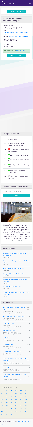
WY (11, 414)
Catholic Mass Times (10, 4)
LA (2, 399)
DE (6, 393)
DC (11, 393)
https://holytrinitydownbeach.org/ (18, 36)
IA (15, 396)
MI (20, 399)
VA (20, 411)
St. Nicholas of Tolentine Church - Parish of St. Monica (14, 375)
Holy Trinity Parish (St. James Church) (14, 316)
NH (25, 402)
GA (21, 393)
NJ (2, 405)
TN (2, 411)
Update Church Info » (16, 56)
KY (25, 396)
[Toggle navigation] (29, 2)
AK (6, 390)
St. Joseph (6, 337)
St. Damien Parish (8, 344)
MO (6, 402)
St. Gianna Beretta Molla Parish (12, 351)
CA (21, 390)
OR (6, 408)
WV (2, 414)
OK (2, 408)
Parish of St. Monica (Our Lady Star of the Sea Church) (15, 359)
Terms (28, 421)
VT (16, 411)
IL (6, 396)
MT (11, 402)
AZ (11, 390)
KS (20, 396)
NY (11, 405)
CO (25, 390)
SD (25, 408)
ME (6, 399)
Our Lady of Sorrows (9, 330)
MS (2, 402)
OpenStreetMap (22, 198)
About (19, 421)
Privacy (2, 424)
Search (16, 195)
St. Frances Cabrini (8, 323)
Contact (24, 421)
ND (21, 405)
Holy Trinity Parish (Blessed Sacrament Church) (14, 308)
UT (11, 411)
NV (21, 402)
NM (6, 405)
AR (16, 390)
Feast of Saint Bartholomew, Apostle (13, 268)
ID (1, 396)
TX (6, 411)
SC (21, 408)
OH (25, 405)
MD (11, 399)
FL (16, 393)
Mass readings (20, 50)
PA (11, 408)
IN (11, 396)
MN (25, 399)
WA (25, 411)
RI (15, 408)
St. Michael (6, 367)
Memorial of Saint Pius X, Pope (12, 286)
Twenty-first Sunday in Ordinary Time (13, 274)
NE (16, 402)
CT (2, 393)
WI (6, 414)
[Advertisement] (16, 78)
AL (1, 390)
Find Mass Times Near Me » (17, 11)
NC (16, 405)
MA (16, 399)
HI (25, 393)
